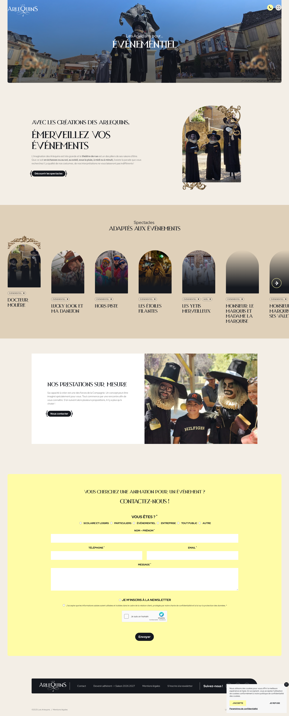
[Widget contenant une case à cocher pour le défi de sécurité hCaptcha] (144, 616)
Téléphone (97, 547)
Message (144, 564)
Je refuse (275, 703)
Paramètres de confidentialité (244, 708)
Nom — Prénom (144, 530)
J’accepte (238, 703)
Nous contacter (59, 413)
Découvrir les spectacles (48, 173)
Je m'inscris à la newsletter (146, 600)
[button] (12, 283)
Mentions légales (151, 686)
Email (192, 547)
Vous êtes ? (144, 516)
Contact (81, 686)
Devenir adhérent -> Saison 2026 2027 (114, 686)
